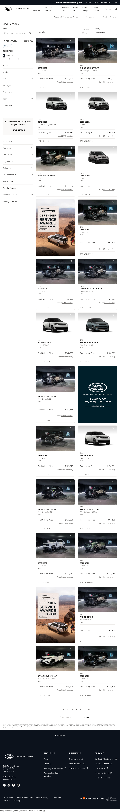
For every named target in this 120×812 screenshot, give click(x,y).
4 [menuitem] (76, 709)
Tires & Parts (100, 768)
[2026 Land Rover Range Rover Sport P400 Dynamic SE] (97, 325)
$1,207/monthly (67, 690)
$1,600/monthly (67, 577)
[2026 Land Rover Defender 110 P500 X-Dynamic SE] (55, 104)
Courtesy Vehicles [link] (109, 17)
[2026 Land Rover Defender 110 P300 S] (97, 158)
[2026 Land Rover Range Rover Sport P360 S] (55, 158)
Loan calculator (75, 763)
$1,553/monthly (67, 469)
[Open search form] (115, 8)
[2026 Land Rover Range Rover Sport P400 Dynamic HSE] (55, 492)
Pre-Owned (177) (12, 59)
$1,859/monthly (67, 415)
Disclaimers (8, 797)
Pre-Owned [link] (90, 17)
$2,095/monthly (67, 136)
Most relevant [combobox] (101, 32)
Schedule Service (102, 763)
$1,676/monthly (109, 690)
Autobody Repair (102, 773)
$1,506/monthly (109, 136)
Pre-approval (74, 759)
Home (46, 763)
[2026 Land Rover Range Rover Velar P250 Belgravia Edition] (97, 50)
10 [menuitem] (89, 709)
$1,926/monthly (67, 523)
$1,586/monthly (67, 82)
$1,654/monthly (109, 577)
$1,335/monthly (109, 249)
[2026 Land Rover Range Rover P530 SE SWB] (97, 438)
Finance (108, 9)
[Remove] (9, 45)
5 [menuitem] (80, 709)
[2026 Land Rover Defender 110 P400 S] (97, 104)
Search (5, 28)
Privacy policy (42, 797)
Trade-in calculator (77, 768)
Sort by (97, 28)
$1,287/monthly (109, 189)
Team (46, 759)
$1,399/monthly (67, 302)
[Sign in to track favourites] (71, 41)
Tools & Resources (102, 777)
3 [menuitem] (72, 709)
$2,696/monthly (67, 356)
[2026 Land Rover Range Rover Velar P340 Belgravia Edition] (97, 492)
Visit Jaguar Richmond (53, 768)
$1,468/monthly (109, 302)
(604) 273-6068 (9, 779)
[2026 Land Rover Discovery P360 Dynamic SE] (97, 271)
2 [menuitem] (67, 709)
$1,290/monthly (109, 523)
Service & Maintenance (104, 759)
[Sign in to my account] (116, 2)
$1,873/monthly (109, 356)
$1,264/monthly (109, 82)
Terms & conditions (24, 797)
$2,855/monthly (109, 469)
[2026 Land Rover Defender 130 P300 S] (55, 50)
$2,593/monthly (109, 636)
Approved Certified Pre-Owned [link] (66, 17)
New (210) (10, 55)
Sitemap (16, 800)
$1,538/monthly (67, 189)
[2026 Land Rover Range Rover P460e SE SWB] (55, 325)
